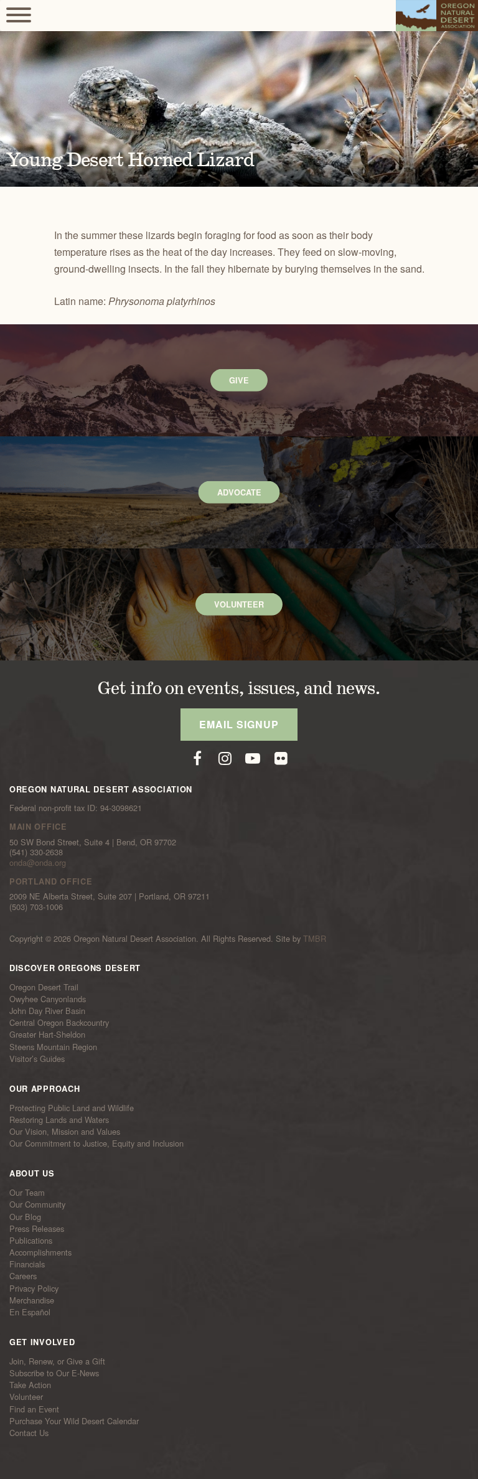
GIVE (239, 380)
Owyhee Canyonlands (47, 999)
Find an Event (34, 1408)
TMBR (314, 938)
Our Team (27, 1192)
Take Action (30, 1385)
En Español (29, 1312)
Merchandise (31, 1300)
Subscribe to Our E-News (54, 1373)
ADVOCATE (239, 492)
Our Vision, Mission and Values (64, 1131)
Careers (23, 1276)
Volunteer (26, 1396)
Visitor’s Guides (37, 1058)
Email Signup (239, 724)
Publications (30, 1240)
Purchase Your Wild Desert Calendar (74, 1421)
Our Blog (25, 1216)
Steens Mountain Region (53, 1046)
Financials (27, 1264)
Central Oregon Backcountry (59, 1022)
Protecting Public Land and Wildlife (71, 1108)
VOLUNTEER (239, 604)
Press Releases (36, 1228)
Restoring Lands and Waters (59, 1119)
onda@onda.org (37, 862)
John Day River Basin (47, 1011)
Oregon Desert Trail (43, 987)
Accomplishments (40, 1252)
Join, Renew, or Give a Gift (57, 1361)
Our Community (37, 1204)
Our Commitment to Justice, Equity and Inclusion (96, 1143)
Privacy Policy (34, 1288)
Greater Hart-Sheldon (47, 1034)
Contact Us (29, 1433)
